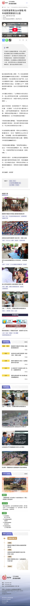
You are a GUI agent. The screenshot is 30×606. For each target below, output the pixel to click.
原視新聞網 (12, 3)
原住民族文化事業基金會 (7, 597)
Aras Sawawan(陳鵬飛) (8, 18)
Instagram (4, 602)
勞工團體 (16, 333)
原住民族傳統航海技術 (14, 216)
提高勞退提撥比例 (6, 335)
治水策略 (12, 185)
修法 (12, 311)
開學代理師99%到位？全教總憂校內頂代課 (19, 361)
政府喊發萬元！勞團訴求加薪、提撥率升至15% (15, 330)
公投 (16, 311)
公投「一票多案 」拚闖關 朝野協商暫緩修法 (14, 308)
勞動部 (10, 333)
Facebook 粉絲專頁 (6, 599)
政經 (11, 181)
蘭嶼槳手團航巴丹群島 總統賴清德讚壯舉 (13, 214)
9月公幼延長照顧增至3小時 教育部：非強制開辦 (14, 261)
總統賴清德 (24, 216)
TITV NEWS (12, 1)
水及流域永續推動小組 (15, 183)
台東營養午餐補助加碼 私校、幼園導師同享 (19, 369)
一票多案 (8, 311)
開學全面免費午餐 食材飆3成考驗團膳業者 (19, 376)
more (9, 566)
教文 (7, 216)
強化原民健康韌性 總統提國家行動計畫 (12, 284)
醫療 (7, 286)
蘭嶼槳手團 (5, 218)
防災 (14, 181)
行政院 (17, 185)
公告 (3, 333)
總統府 (21, 286)
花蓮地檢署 (22, 240)
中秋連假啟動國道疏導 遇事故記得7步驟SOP (14, 427)
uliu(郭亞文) (19, 18)
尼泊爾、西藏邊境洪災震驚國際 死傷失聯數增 (14, 467)
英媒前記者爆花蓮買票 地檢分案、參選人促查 (14, 238)
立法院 (7, 264)
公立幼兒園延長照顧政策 (16, 264)
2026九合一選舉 (10, 240)
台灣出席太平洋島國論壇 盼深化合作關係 (13, 447)
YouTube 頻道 (5, 601)
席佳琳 (16, 240)
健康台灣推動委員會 (14, 286)
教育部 (25, 264)
